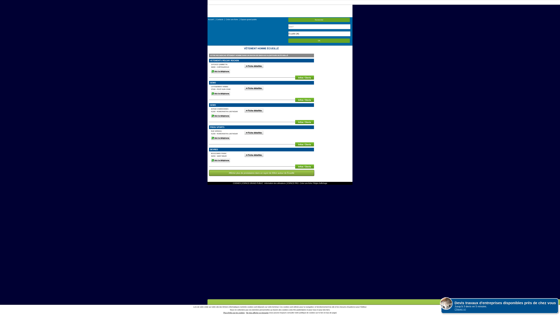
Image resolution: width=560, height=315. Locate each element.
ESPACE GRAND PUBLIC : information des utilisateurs (264, 183)
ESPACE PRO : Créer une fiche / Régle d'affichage (307, 183)
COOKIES (237, 183)
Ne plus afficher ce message (257, 313)
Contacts (219, 20)
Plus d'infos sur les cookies (234, 313)
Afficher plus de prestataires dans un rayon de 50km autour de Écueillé (261, 173)
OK (319, 41)
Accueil (211, 20)
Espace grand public (248, 20)
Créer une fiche (232, 20)
